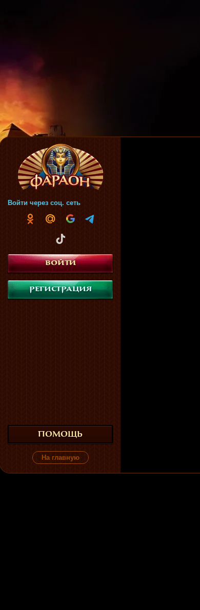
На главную (60, 457)
